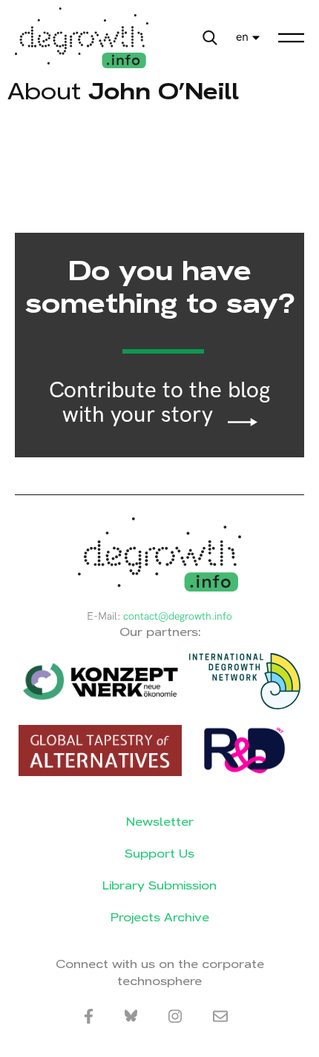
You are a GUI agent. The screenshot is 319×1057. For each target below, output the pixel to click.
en (242, 37)
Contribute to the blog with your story (159, 403)
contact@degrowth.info (177, 616)
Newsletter (160, 821)
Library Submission (159, 885)
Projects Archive (160, 917)
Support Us (159, 853)
